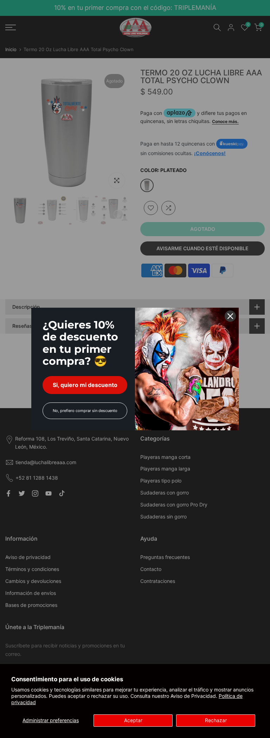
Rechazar (216, 720)
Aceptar (133, 720)
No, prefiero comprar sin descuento (85, 410)
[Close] (230, 316)
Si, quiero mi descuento (85, 384)
